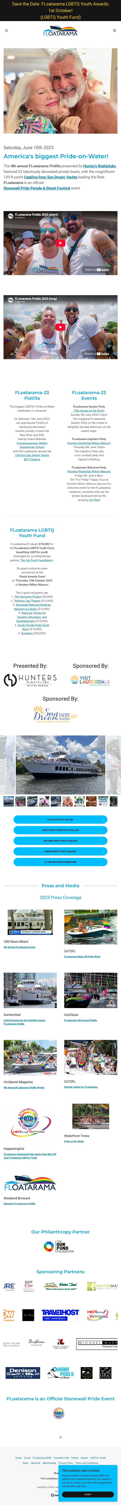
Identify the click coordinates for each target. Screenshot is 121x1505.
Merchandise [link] (49, 1463)
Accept (88, 1494)
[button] (12, 30)
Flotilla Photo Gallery (60, 819)
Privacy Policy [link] (65, 1463)
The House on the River (89, 410)
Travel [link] (27, 1457)
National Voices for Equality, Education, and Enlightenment (31, 617)
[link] (60, 30)
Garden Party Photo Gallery (60, 851)
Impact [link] (84, 1457)
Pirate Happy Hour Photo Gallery (60, 830)
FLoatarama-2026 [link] (42, 1457)
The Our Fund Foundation (36, 560)
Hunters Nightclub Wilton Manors (89, 443)
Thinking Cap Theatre (27, 601)
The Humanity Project (27, 596)
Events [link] (74, 1457)
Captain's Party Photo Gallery (60, 841)
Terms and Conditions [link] (86, 1463)
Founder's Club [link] (61, 1457)
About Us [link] (35, 1463)
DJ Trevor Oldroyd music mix (60, 862)
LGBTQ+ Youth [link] (98, 1457)
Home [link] (18, 1457)
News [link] (25, 1463)
